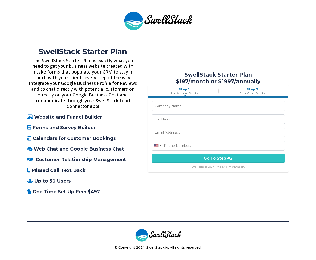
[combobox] (157, 145)
